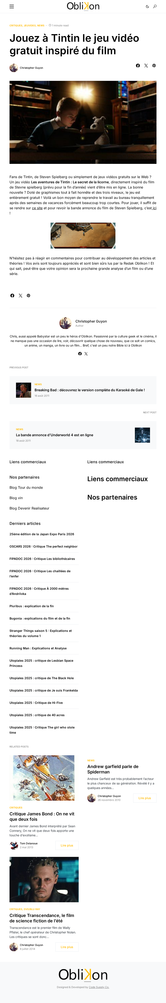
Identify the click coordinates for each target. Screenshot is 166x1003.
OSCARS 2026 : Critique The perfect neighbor (44, 546)
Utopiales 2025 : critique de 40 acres (37, 715)
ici (154, 208)
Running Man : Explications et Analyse (38, 648)
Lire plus (67, 845)
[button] (12, 6)
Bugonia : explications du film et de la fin (40, 618)
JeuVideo (30, 25)
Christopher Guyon (31, 67)
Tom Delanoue (29, 843)
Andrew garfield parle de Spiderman (113, 769)
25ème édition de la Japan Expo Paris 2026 (42, 534)
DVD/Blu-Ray (32, 909)
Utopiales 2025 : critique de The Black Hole (42, 678)
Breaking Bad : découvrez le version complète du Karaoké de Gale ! (90, 390)
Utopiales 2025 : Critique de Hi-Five (36, 702)
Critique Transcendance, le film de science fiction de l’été (42, 918)
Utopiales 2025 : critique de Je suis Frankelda (44, 690)
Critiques (16, 25)
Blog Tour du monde (26, 487)
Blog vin (16, 498)
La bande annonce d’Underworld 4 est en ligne (54, 435)
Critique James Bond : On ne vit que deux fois (42, 816)
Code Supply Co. (99, 987)
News (40, 25)
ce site (37, 208)
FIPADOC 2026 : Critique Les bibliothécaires (42, 559)
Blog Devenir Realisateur (29, 508)
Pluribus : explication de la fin (32, 606)
